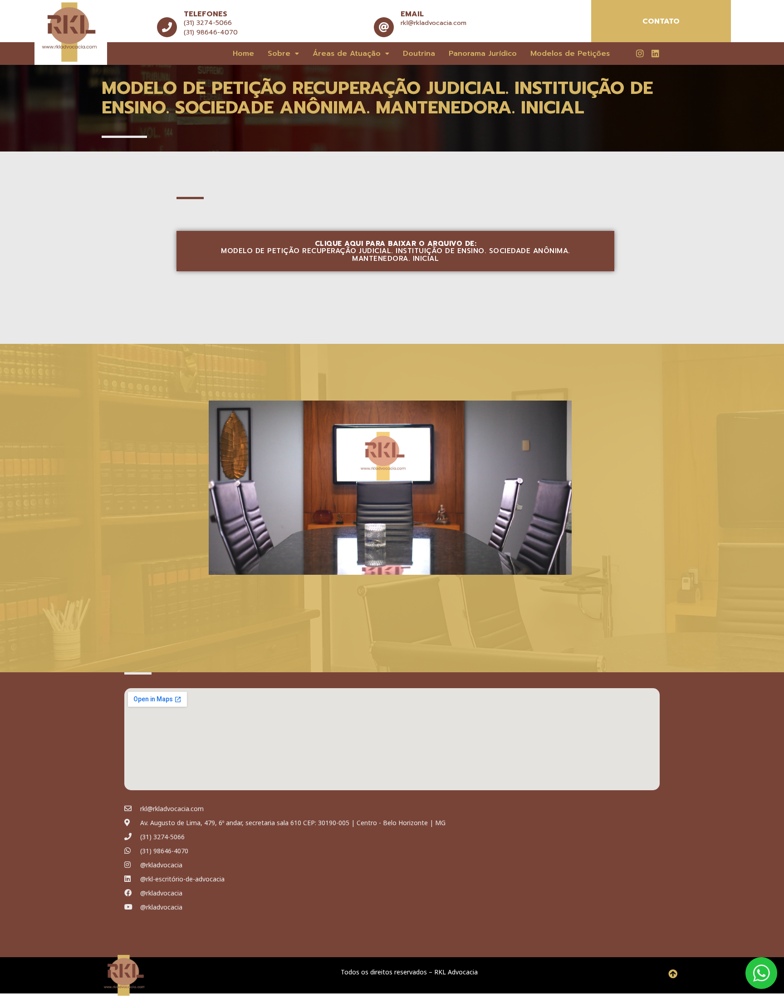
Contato (661, 21)
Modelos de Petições (570, 53)
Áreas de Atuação (347, 53)
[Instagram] (639, 53)
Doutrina (419, 53)
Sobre (279, 53)
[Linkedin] (655, 53)
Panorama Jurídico (483, 53)
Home (243, 53)
